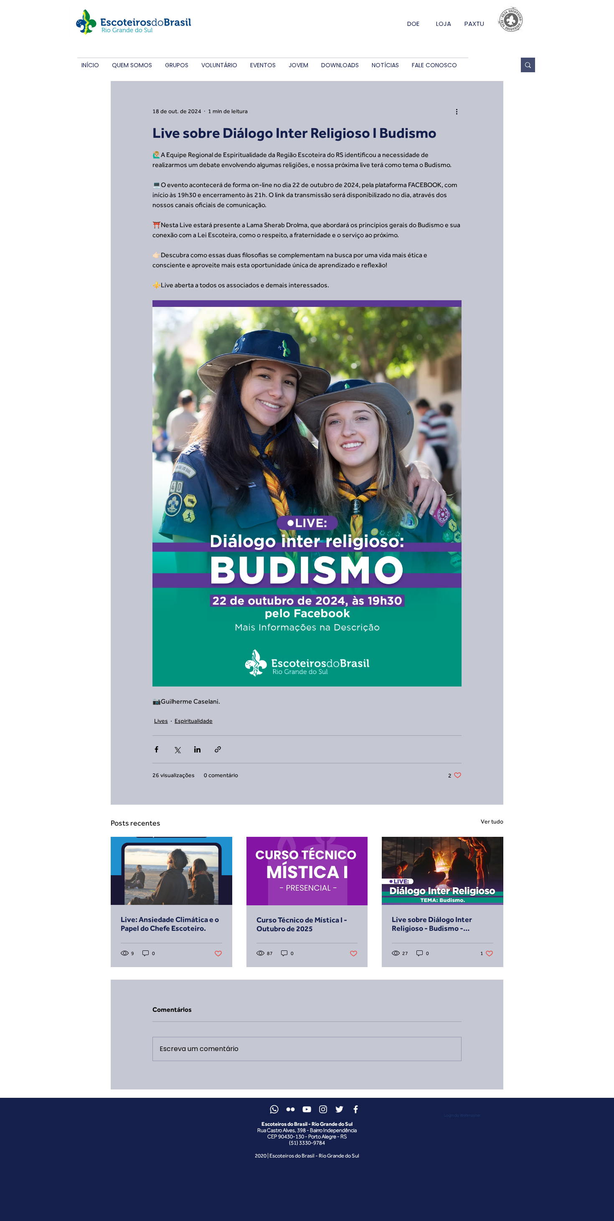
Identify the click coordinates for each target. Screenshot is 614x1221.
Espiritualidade (194, 720)
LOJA (443, 23)
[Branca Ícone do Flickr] (290, 1109)
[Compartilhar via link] (218, 749)
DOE (413, 23)
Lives (161, 720)
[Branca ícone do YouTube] (307, 1109)
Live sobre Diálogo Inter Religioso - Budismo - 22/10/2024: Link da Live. (434, 923)
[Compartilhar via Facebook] (156, 749)
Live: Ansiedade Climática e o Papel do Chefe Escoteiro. (170, 923)
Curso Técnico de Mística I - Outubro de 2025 (301, 924)
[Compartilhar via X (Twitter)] (177, 749)
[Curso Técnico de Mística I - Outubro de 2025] (307, 871)
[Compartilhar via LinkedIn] (197, 749)
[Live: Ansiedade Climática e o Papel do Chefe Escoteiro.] (171, 871)
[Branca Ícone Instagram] (323, 1109)
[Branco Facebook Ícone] (355, 1109)
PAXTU (474, 23)
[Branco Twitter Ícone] (339, 1109)
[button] (131, 65)
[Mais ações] (457, 111)
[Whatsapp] (274, 1109)
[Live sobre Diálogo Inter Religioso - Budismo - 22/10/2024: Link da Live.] (442, 871)
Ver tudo (492, 821)
